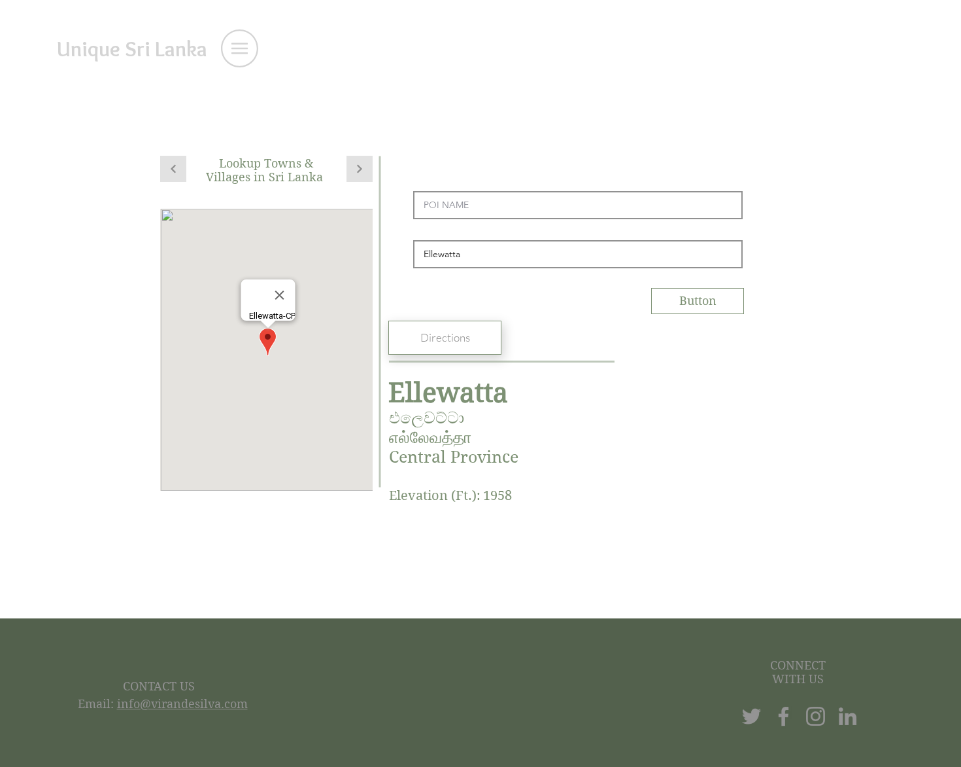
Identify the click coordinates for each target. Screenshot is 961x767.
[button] (239, 48)
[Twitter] (751, 716)
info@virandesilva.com (182, 704)
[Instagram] (815, 716)
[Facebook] (783, 716)
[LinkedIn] (847, 716)
